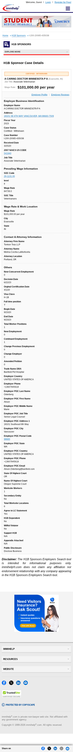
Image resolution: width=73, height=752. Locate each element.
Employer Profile (39, 94)
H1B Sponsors (19, 35)
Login (48, 2)
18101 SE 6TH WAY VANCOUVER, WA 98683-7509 (29, 116)
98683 (7, 439)
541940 (7, 153)
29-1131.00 (9, 176)
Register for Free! (63, 2)
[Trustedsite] (11, 697)
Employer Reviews (60, 94)
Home (5, 35)
